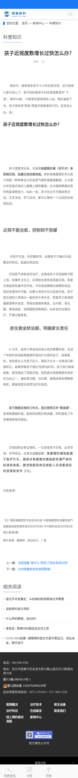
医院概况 (12, 704)
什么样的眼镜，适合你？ (22, 618)
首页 (25, 23)
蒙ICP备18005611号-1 (17, 679)
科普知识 (55, 23)
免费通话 (10, 775)
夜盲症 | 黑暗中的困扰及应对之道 (27, 628)
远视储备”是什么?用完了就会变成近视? (43, 562)
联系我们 (60, 710)
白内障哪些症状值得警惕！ (35, 569)
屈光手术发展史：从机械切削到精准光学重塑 (35, 599)
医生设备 (60, 704)
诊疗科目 (12, 710)
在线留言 (36, 710)
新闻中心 (38, 23)
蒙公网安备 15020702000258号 (26, 685)
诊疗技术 (36, 704)
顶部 (49, 775)
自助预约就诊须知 (17, 608)
